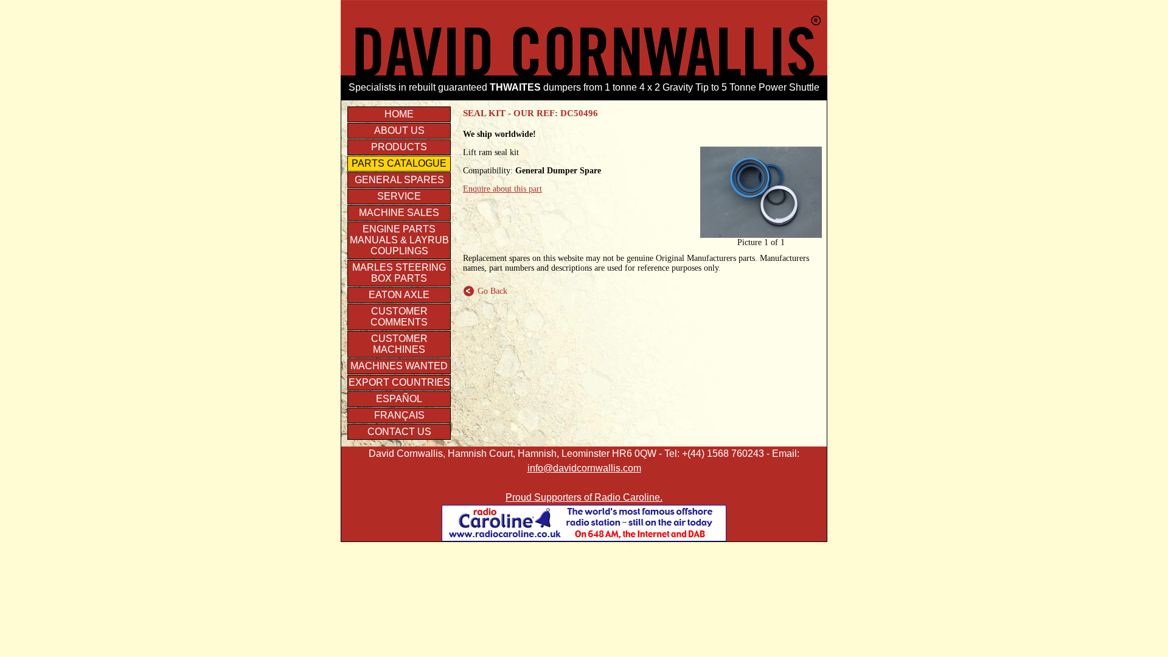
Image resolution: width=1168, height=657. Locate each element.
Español (399, 399)
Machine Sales (399, 212)
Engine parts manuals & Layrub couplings (399, 240)
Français (399, 415)
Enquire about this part (502, 188)
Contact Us (399, 431)
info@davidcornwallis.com (584, 468)
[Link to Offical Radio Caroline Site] (584, 538)
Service (399, 196)
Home (399, 114)
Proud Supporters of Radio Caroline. (584, 497)
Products (399, 147)
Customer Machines (399, 344)
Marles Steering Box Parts (399, 272)
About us (399, 130)
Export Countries (399, 382)
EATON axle (399, 295)
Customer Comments (399, 316)
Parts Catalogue (399, 163)
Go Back (485, 291)
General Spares (399, 180)
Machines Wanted (399, 366)
